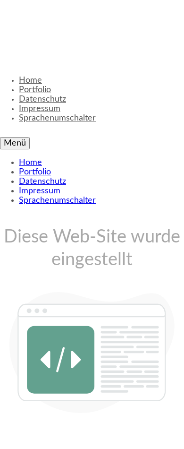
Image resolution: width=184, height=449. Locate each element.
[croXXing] (90, 28)
